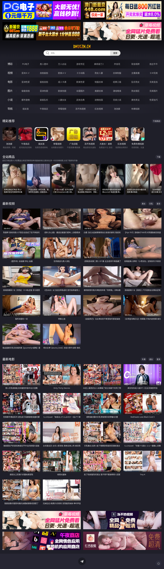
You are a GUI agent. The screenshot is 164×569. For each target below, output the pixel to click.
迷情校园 (99, 99)
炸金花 (117, 64)
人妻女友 (62, 99)
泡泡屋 (117, 108)
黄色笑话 (135, 99)
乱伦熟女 (135, 82)
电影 (10, 82)
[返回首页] (158, 563)
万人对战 (62, 64)
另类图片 (154, 91)
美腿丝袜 (99, 91)
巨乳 (151, 203)
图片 (10, 91)
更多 (158, 203)
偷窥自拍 (26, 91)
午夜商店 (44, 108)
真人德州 (44, 64)
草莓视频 (62, 108)
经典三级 (117, 82)
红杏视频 (99, 108)
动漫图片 (80, 91)
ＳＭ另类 (154, 73)
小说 (10, 100)
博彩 (10, 64)
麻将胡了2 (99, 64)
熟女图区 (135, 91)
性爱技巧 (154, 99)
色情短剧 (135, 108)
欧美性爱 (80, 82)
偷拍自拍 (44, 82)
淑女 (151, 359)
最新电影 (8, 359)
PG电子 (25, 64)
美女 (143, 203)
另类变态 (154, 82)
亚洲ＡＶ (26, 73)
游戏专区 (80, 64)
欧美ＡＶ (62, 73)
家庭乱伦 (44, 99)
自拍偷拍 (44, 73)
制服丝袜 (99, 82)
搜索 (115, 53)
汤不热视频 (80, 108)
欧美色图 (62, 91)
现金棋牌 (135, 64)
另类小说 (117, 99)
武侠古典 (80, 99)
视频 (10, 73)
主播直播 (135, 73)
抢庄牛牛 (154, 64)
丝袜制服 (117, 73)
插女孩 (26, 108)
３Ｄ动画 (80, 73)
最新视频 (8, 203)
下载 (158, 157)
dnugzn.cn (82, 46)
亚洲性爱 (26, 82)
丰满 (143, 359)
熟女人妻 (99, 73)
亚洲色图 (44, 91)
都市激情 (26, 99)
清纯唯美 (117, 91)
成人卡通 (62, 82)
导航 (10, 108)
